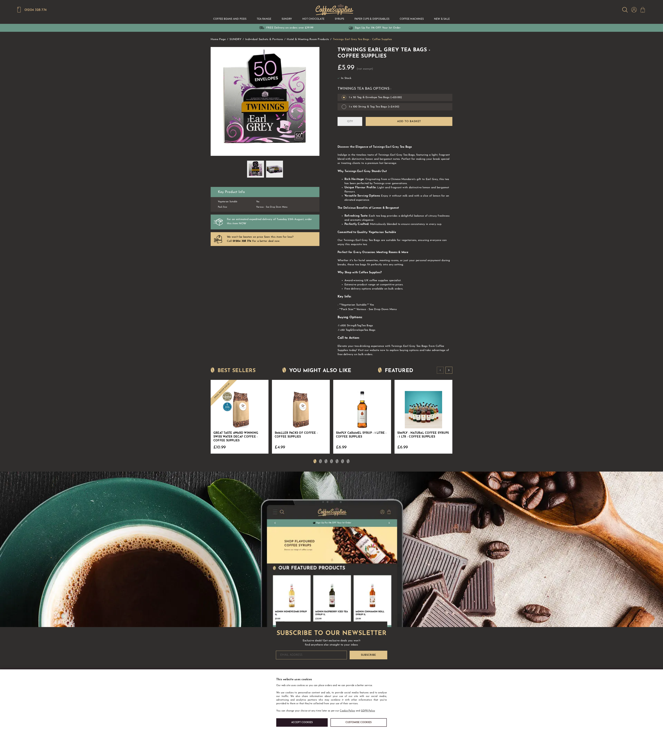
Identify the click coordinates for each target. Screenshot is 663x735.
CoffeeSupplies (334, 9)
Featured (399, 370)
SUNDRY (235, 39)
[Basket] (643, 10)
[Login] (634, 9)
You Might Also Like (320, 370)
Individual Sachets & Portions (264, 39)
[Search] (625, 9)
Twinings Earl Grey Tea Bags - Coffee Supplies (362, 39)
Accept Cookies (302, 722)
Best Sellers (237, 370)
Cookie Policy (347, 711)
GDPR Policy (368, 711)
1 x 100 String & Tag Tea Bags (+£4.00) (374, 106)
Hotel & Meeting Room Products (308, 39)
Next (448, 370)
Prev (440, 370)
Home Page (218, 39)
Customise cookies (358, 722)
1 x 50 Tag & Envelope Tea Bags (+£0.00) (375, 97)
